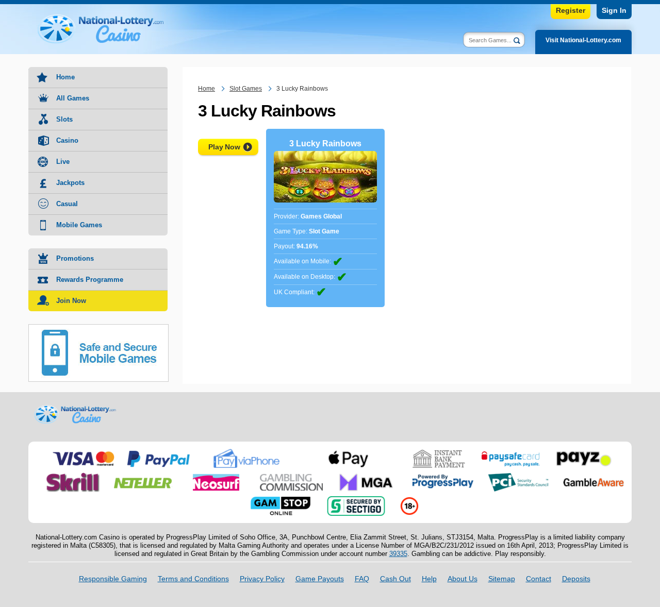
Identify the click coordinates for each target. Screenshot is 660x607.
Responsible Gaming (113, 579)
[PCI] (518, 477)
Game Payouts (319, 579)
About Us (462, 579)
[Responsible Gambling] (409, 500)
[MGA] (367, 477)
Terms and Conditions (193, 579)
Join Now (71, 301)
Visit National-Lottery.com (583, 40)
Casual (67, 204)
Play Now (224, 147)
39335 (398, 554)
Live (63, 161)
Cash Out (395, 579)
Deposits (576, 579)
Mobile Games (79, 225)
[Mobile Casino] (98, 330)
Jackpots (70, 183)
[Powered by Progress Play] (442, 477)
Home (65, 77)
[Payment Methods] (83, 453)
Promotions (75, 258)
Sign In (614, 10)
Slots (64, 119)
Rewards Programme (89, 279)
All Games (72, 98)
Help (429, 579)
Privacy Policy (262, 579)
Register (570, 10)
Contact (538, 579)
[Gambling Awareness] (593, 477)
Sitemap (501, 579)
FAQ (362, 579)
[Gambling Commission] (291, 477)
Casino (67, 140)
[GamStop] (281, 500)
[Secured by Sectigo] (356, 500)
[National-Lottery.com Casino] (108, 28)
